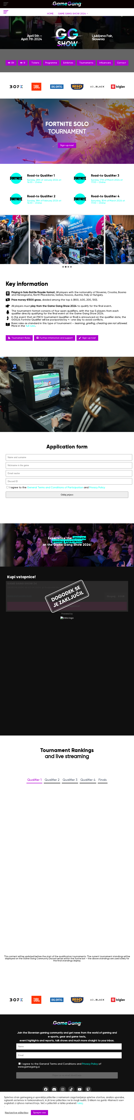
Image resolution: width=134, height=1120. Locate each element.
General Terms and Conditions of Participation (55, 487)
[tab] (63, 267)
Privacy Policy (97, 487)
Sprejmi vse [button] (39, 1112)
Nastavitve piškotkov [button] (16, 1112)
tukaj (80, 1103)
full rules (30, 325)
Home (50, 13)
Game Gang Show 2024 (72, 13)
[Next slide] (131, 239)
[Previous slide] (2, 239)
